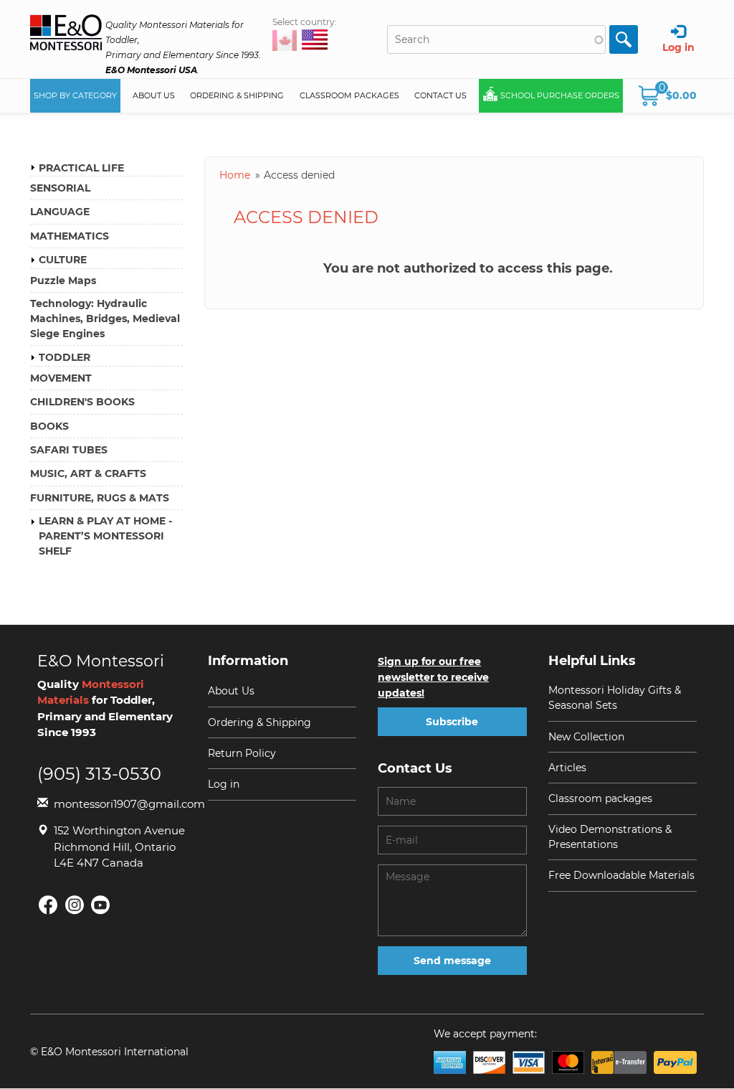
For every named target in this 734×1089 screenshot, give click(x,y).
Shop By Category (75, 95)
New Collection (586, 736)
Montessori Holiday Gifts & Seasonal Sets (614, 698)
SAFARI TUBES (69, 449)
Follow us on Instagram (74, 905)
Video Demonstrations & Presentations (610, 837)
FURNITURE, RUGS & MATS (99, 497)
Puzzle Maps (63, 280)
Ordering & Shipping (237, 95)
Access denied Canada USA (315, 41)
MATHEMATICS (69, 236)
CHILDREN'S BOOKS (82, 401)
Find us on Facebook (47, 905)
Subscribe (452, 721)
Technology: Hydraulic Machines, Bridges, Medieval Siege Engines (105, 318)
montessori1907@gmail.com (120, 804)
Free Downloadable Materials (621, 875)
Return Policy (242, 753)
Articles (567, 767)
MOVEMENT (61, 378)
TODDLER (64, 357)
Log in (223, 784)
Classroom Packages (349, 95)
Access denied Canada (284, 40)
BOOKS (49, 426)
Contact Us (440, 95)
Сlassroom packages (600, 798)
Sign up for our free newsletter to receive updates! (433, 677)
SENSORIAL (60, 188)
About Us (231, 690)
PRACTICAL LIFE (81, 167)
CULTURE (63, 259)
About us (154, 95)
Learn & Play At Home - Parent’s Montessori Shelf (105, 535)
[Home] (66, 34)
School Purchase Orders (559, 95)
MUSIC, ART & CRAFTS (88, 473)
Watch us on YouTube (100, 905)
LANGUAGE (60, 211)
